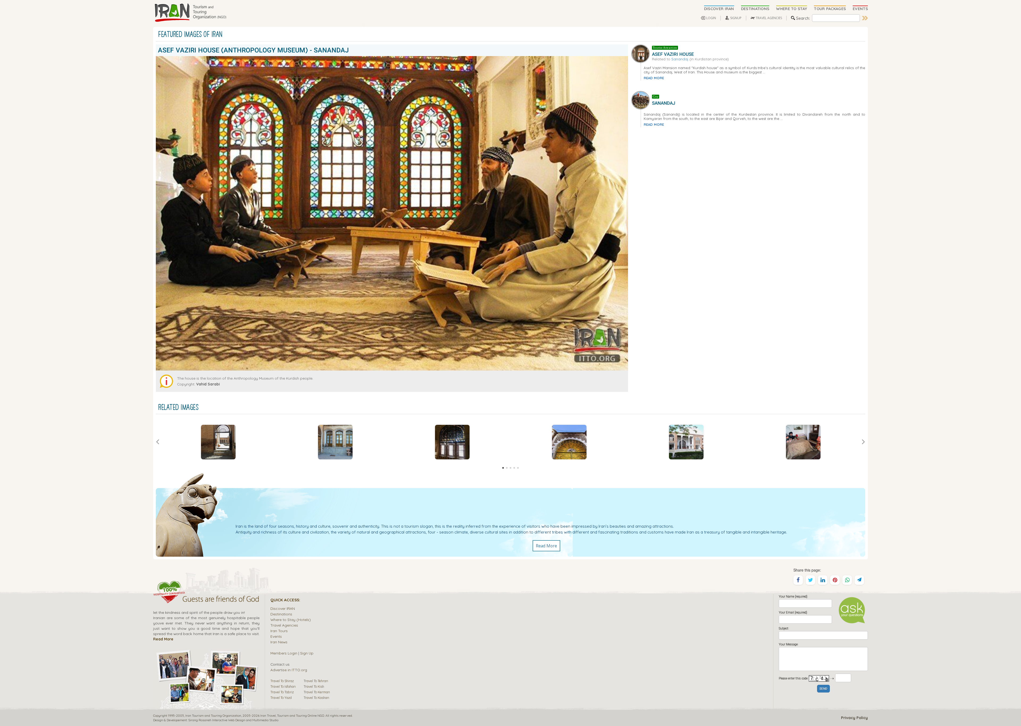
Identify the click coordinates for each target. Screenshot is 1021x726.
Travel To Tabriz (282, 692)
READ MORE (654, 78)
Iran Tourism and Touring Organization (213, 715)
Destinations (281, 614)
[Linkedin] (822, 580)
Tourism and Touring (292, 715)
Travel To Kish (314, 686)
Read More (546, 546)
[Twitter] (810, 580)
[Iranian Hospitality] (206, 599)
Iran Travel (268, 715)
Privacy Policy (854, 717)
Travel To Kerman (317, 692)
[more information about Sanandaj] (641, 99)
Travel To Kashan (316, 697)
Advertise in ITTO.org (288, 670)
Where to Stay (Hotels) (290, 619)
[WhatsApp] (847, 580)
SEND (823, 689)
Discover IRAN (282, 608)
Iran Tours (279, 630)
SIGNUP (736, 18)
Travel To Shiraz (282, 681)
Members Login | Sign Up (291, 653)
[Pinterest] (835, 580)
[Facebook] (798, 580)
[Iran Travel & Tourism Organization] (190, 12)
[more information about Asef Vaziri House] (641, 53)
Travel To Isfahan (283, 686)
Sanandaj (679, 59)
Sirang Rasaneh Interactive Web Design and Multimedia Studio (233, 720)
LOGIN (711, 18)
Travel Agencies (284, 625)
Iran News (278, 642)
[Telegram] (859, 580)
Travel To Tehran (316, 681)
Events (276, 636)
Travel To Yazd (281, 697)
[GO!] (865, 18)
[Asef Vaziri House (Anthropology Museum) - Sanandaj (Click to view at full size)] (218, 442)
